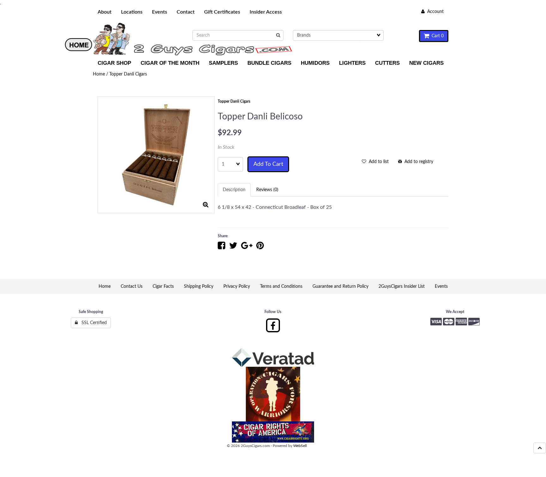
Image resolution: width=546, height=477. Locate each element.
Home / (101, 74)
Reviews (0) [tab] (267, 190)
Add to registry (417, 162)
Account (434, 11)
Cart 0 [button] (436, 36)
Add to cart (268, 164)
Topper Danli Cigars (128, 74)
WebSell (300, 446)
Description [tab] (234, 190)
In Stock (226, 147)
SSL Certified (92, 323)
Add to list (377, 162)
